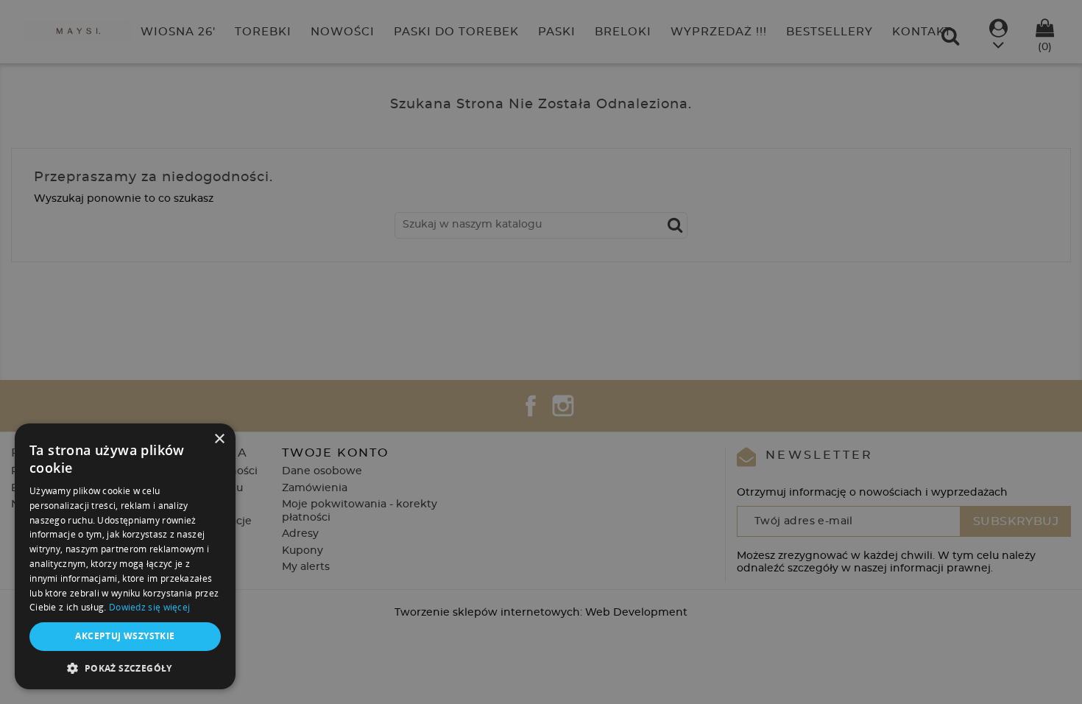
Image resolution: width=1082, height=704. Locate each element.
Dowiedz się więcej (149, 607)
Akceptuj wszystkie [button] (124, 636)
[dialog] (541, 352)
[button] (125, 668)
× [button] (218, 439)
